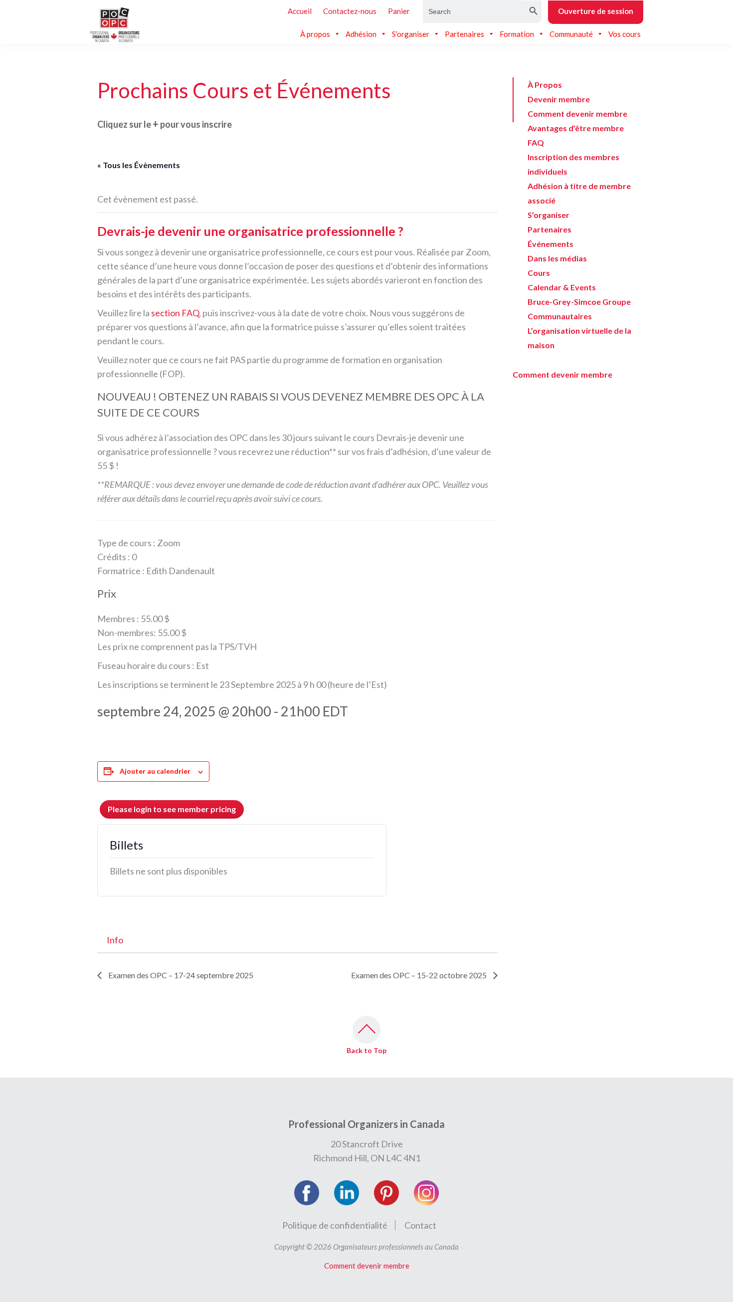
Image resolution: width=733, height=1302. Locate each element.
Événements (550, 243)
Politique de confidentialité (334, 1225)
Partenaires (464, 33)
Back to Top (366, 1050)
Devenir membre (559, 99)
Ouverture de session (595, 10)
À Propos (545, 84)
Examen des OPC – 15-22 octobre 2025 (419, 975)
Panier (399, 10)
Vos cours (624, 33)
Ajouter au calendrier (155, 771)
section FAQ (175, 312)
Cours (539, 272)
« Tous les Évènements (138, 165)
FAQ (536, 142)
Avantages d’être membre (576, 128)
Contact (420, 1225)
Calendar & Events (562, 287)
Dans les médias (557, 258)
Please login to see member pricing (172, 809)
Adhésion (361, 33)
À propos (315, 33)
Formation (517, 33)
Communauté (571, 33)
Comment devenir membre (577, 113)
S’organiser (410, 33)
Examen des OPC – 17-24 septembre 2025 (180, 975)
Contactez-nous (349, 10)
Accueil (300, 10)
